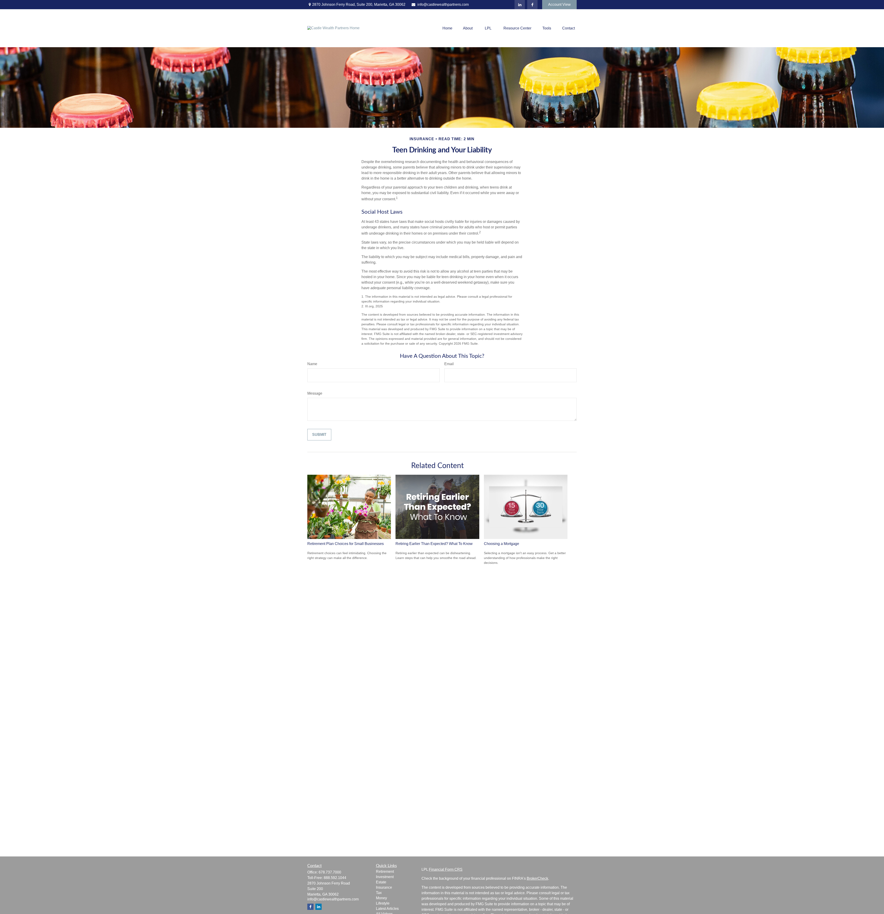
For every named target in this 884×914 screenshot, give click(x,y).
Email (449, 364)
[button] (447, 28)
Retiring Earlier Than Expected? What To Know (434, 544)
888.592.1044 (335, 878)
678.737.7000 (330, 872)
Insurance (384, 887)
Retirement (385, 871)
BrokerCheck (537, 878)
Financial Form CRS (445, 869)
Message (314, 393)
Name (312, 364)
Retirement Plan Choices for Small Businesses (345, 544)
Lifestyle (383, 903)
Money (381, 898)
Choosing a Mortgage (501, 544)
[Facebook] (532, 4)
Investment (385, 877)
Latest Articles (387, 909)
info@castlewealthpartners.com (443, 4)
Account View (559, 4)
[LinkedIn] (520, 4)
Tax (379, 893)
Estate (381, 882)
